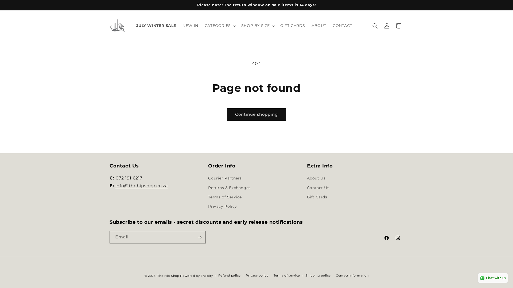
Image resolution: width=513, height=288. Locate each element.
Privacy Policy (222, 206)
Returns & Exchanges (229, 187)
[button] (219, 25)
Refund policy (229, 275)
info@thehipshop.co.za (141, 185)
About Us (316, 178)
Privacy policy (257, 275)
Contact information (352, 275)
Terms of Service (225, 197)
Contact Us (318, 187)
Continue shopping (256, 114)
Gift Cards (317, 197)
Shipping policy (318, 275)
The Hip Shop (168, 276)
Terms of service (287, 275)
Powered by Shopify (196, 276)
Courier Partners (225, 178)
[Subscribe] (199, 237)
